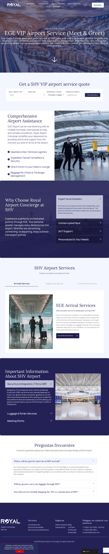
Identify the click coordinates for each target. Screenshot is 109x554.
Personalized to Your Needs (73, 239)
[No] (36, 548)
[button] (31, 3)
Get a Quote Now (92, 95)
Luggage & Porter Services (22, 413)
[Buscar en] (86, 5)
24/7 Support (65, 231)
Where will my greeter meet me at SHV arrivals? (37, 461)
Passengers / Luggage (54, 92)
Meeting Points (15, 420)
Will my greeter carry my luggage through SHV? (37, 484)
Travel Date (32, 92)
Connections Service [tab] (87, 283)
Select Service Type (15, 92)
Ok (19, 551)
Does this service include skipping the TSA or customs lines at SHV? (46, 492)
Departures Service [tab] (54, 283)
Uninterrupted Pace (69, 223)
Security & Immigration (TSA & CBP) (27, 384)
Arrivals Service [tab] (21, 283)
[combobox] (18, 95)
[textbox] (18, 95)
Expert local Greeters (70, 199)
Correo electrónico (73, 92)
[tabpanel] (54, 321)
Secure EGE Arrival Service (66, 335)
